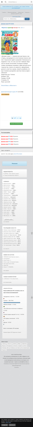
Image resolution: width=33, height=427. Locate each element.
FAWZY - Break (7, 192)
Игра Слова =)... (8, 260)
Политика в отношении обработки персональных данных (16, 363)
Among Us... (6, 197)
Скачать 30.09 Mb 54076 (16, 123)
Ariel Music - (7, 193)
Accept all (4, 425)
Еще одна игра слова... (9, 263)
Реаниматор (9, 345)
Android (14, 343)
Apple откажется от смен (10, 238)
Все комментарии (25, 347)
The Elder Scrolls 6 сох (9, 233)
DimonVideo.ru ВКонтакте (8, 85)
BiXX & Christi (7, 185)
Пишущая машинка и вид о (10, 240)
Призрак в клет (7, 200)
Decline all (12, 425)
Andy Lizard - (7, 212)
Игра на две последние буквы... (11, 262)
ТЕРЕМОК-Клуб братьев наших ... (12, 256)
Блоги (25, 345)
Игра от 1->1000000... (9, 267)
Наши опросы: (8, 288)
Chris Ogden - (7, 213)
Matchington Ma (7, 203)
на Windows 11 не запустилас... (11, 278)
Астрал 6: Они (7, 198)
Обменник (24, 343)
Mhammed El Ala (7, 190)
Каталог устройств (18, 345)
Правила (4, 350)
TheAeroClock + (7, 195)
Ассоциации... (7, 258)
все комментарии (7, 282)
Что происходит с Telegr (10, 245)
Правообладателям (16, 365)
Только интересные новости (11, 175)
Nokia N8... (6, 265)
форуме (11, 254)
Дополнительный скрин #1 (9, 91)
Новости (9, 343)
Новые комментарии (10, 276)
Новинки (6, 181)
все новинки (6, 221)
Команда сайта (5, 347)
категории (15, 16)
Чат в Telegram (5, 94)
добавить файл (9, 219)
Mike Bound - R (7, 215)
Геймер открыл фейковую (10, 230)
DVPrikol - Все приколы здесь (11, 173)
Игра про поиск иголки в (10, 231)
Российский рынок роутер (10, 243)
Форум (3, 345)
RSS (19, 16)
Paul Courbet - (7, 187)
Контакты (16, 367)
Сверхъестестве (8, 202)
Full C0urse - (7, 188)
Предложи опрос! (16, 332)
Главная (4, 343)
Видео (19, 343)
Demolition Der (7, 205)
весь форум (6, 270)
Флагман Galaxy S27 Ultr (9, 236)
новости (13, 228)
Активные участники (15, 347)
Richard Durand (7, 183)
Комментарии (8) (8, 332)
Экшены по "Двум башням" (10, 235)
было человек (18, 153)
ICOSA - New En (7, 208)
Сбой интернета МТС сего (10, 241)
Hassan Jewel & (7, 207)
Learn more (8, 422)
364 (22, 27)
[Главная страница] (2, 2)
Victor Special (7, 210)
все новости (6, 248)
